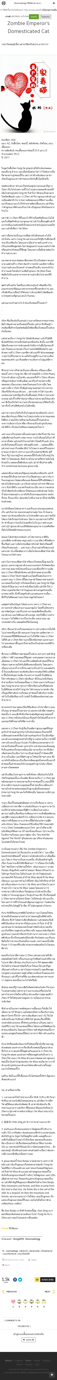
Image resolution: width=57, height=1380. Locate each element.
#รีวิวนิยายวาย (46, 1251)
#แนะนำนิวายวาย (9, 1254)
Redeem (46, 1360)
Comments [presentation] (12, 1320)
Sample (37, 1360)
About (20, 1364)
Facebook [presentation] (24, 1327)
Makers (10, 3)
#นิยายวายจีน (33, 1251)
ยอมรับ (34, 16)
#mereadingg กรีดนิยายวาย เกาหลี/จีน (30, 3)
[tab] (12, 1320)
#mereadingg (12, 1251)
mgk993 (34, 1260)
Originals (19, 1360)
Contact (29, 1364)
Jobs (37, 1364)
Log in (30, 1339)
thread (5, 1228)
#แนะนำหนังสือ (23, 1254)
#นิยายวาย (23, 1251)
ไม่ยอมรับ (45, 16)
